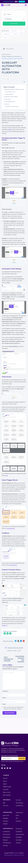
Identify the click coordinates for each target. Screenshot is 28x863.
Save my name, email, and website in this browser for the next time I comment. (14, 708)
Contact (5, 781)
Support (5, 784)
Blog (4, 803)
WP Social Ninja (7, 843)
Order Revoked (9, 94)
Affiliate (15, 855)
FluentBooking (6, 831)
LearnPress (5, 821)
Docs (8, 54)
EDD (17, 818)
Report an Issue (6, 792)
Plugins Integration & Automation (11, 56)
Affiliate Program (7, 786)
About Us (5, 778)
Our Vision (18, 800)
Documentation (19, 803)
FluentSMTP (19, 837)
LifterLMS (5, 824)
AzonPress (18, 843)
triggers (10, 129)
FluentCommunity (20, 834)
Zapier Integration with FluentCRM (8, 659)
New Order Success (10, 92)
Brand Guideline (7, 795)
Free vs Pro (5, 805)
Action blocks (7, 99)
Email (4, 704)
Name (4, 697)
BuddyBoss (5, 818)
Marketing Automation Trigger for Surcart (14, 89)
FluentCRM (15, 853)
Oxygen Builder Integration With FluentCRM (19, 658)
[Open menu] (26, 5)
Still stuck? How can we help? (15, 648)
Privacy (22, 855)
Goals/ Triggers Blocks (9, 101)
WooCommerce (19, 812)
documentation (11, 528)
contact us (4, 625)
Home (3, 54)
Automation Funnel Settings (11, 96)
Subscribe (22, 758)
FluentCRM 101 (19, 805)
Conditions (6, 104)
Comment (5, 691)
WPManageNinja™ (8, 855)
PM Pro (17, 815)
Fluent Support (6, 834)
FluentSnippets (6, 837)
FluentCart (5, 845)
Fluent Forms (6, 815)
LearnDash (18, 821)
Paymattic (5, 840)
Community (5, 789)
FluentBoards (19, 831)
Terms (18, 855)
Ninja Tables (19, 840)
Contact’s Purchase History (12, 106)
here (7, 475)
